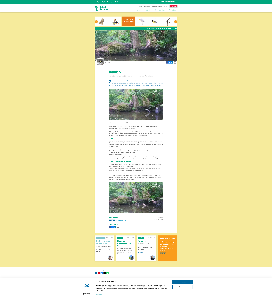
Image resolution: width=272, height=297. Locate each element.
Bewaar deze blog (139, 76)
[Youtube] (99, 273)
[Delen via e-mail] (175, 62)
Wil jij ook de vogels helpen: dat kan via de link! (144, 28)
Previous (96, 21)
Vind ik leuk (129, 76)
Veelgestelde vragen (157, 6)
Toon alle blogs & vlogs (102, 32)
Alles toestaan (182, 282)
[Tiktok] (104, 273)
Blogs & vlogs (160, 10)
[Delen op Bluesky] (169, 62)
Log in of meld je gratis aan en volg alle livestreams (128, 21)
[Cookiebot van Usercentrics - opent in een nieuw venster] (87, 294)
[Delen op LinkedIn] (172, 62)
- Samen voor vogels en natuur (118, 2)
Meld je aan (162, 253)
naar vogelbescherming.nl (168, 1)
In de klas (173, 10)
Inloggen (140, 6)
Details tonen (99, 294)
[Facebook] (96, 273)
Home (139, 10)
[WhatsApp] (107, 273)
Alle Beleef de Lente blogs (122, 220)
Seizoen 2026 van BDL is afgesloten (169, 28)
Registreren (147, 6)
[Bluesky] (102, 273)
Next (175, 21)
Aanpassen (182, 286)
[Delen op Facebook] (167, 62)
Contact (165, 6)
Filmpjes (148, 10)
